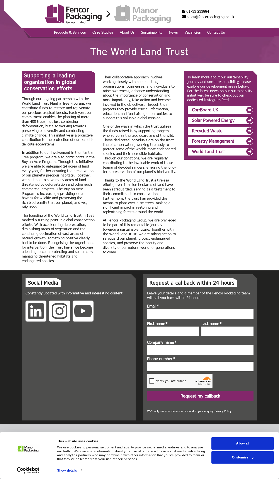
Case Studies (102, 32)
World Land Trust (208, 151)
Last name (211, 323)
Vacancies (193, 32)
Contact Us (216, 32)
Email (153, 306)
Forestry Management (213, 141)
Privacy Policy (223, 411)
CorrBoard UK (205, 109)
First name (157, 323)
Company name (162, 342)
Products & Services (70, 32)
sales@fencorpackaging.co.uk (210, 16)
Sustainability (151, 32)
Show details (67, 470)
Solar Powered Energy (213, 120)
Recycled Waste (207, 130)
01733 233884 (197, 11)
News (173, 32)
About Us (127, 32)
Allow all (242, 443)
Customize (240, 457)
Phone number (161, 358)
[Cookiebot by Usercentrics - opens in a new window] (28, 470)
